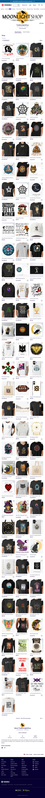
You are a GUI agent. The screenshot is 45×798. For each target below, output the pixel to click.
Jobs (12, 771)
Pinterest (36, 769)
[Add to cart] (13, 60)
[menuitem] (2, 9)
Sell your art (13, 769)
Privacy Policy (10, 784)
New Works (3, 765)
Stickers (13, 9)
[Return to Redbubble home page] (7, 5)
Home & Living (30, 9)
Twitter (36, 765)
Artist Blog (13, 773)
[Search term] (18, 5)
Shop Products (18, 31)
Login (2, 771)
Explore (2, 9)
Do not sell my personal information (20, 784)
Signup (2, 773)
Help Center (24, 765)
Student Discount (5, 769)
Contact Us (24, 773)
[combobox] (16, 5)
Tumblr (36, 767)
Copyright (24, 771)
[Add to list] (14, 44)
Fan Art (2, 763)
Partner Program (14, 765)
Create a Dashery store (14, 775)
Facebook (37, 763)
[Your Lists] (39, 5)
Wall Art (24, 9)
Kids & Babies (36, 9)
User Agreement (4, 784)
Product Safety (25, 769)
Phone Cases (19, 9)
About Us (12, 761)
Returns (23, 763)
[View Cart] (42, 5)
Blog (2, 767)
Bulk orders (3, 774)
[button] (22, 1)
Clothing (8, 9)
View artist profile (22, 28)
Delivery (23, 761)
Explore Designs (26, 31)
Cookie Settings (25, 774)
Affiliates (12, 767)
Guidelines (24, 767)
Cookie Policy (29, 784)
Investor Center (14, 763)
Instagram (37, 761)
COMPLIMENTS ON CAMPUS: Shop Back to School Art (22, 1)
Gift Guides (3, 761)
